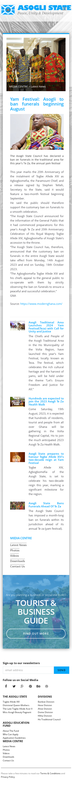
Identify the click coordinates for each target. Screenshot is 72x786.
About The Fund (11, 730)
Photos (14, 550)
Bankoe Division (46, 701)
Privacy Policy (8, 776)
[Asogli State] (36, 10)
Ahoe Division (45, 708)
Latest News (18, 545)
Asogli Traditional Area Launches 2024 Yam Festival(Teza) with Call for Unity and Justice (46, 326)
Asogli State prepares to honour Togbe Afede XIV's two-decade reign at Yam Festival (46, 458)
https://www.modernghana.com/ (41, 304)
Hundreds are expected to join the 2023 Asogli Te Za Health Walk (46, 401)
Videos (14, 555)
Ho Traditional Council (49, 719)
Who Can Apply (11, 734)
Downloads (17, 561)
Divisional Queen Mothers (16, 705)
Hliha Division (45, 715)
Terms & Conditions (50, 773)
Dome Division (45, 712)
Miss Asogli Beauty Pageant (17, 712)
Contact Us (17, 566)
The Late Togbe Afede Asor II (18, 708)
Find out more (36, 633)
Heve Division (45, 705)
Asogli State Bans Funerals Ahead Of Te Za (46, 504)
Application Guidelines (14, 737)
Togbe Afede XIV (11, 701)
